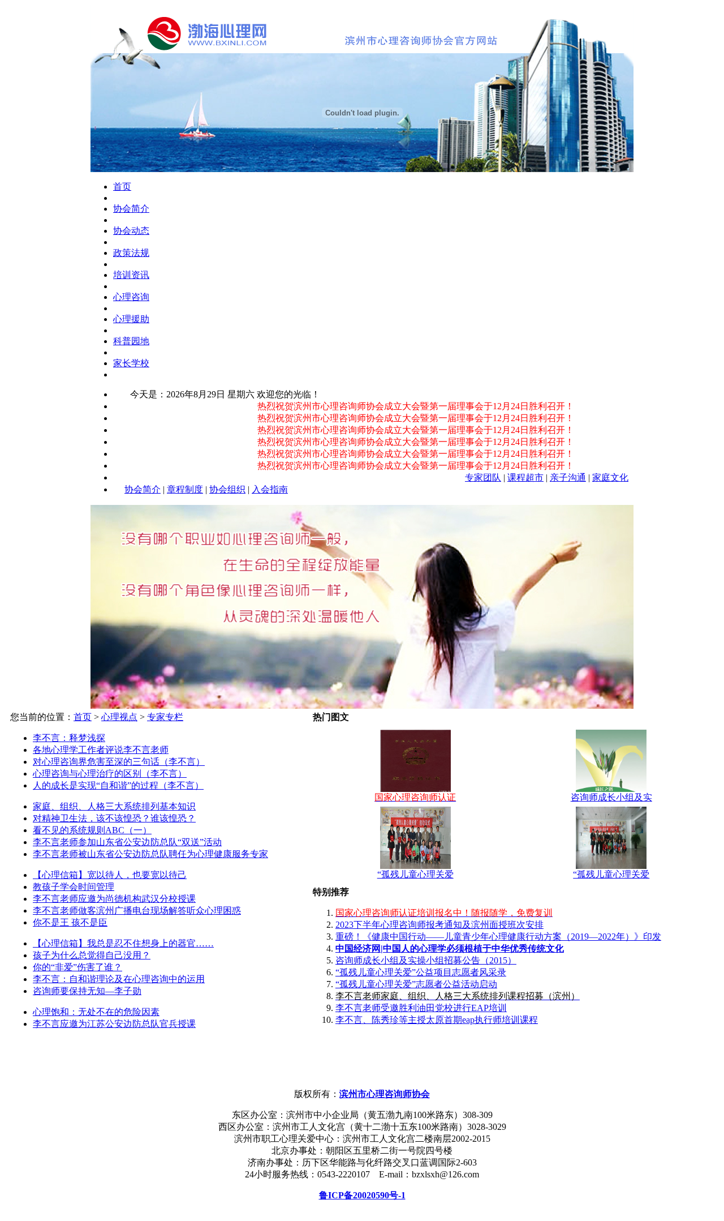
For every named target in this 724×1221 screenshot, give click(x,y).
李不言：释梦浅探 (69, 738)
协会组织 (227, 489)
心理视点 (119, 717)
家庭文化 (610, 477)
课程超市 (525, 477)
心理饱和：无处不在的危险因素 (96, 1012)
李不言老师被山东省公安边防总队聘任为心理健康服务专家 (150, 854)
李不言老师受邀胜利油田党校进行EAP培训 (421, 1008)
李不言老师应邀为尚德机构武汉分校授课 (114, 898)
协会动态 (131, 230)
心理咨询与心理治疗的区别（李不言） (110, 773)
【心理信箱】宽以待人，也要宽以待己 (110, 875)
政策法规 (131, 253)
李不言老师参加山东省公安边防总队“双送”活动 (127, 842)
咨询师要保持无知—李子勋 (87, 991)
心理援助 (131, 319)
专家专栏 (165, 717)
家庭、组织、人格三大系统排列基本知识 (114, 806)
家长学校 (131, 363)
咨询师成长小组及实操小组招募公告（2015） (425, 960)
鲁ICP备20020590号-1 (362, 1195)
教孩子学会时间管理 (73, 887)
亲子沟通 (568, 477)
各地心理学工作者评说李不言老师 (101, 750)
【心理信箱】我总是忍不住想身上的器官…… (123, 943)
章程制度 (185, 489)
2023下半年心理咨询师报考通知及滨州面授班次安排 (439, 924)
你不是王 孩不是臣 (70, 922)
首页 (122, 186)
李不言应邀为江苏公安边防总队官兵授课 (114, 1024)
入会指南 (270, 489)
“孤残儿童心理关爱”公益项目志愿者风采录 (420, 972)
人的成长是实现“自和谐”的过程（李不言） (118, 785)
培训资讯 (131, 275)
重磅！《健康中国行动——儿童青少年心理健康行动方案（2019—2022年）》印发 (498, 936)
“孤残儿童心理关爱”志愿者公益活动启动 (416, 984)
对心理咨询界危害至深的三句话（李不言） (119, 761)
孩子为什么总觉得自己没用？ (91, 955)
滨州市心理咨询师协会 (384, 1094)
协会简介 (131, 208)
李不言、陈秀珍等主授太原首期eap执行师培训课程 (436, 1020)
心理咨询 (131, 297)
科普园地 (131, 341)
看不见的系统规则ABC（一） (92, 830)
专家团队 (483, 477)
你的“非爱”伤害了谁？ (77, 967)
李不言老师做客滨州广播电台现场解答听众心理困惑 (137, 910)
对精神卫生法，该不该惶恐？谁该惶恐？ (114, 818)
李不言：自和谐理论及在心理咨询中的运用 (119, 979)
